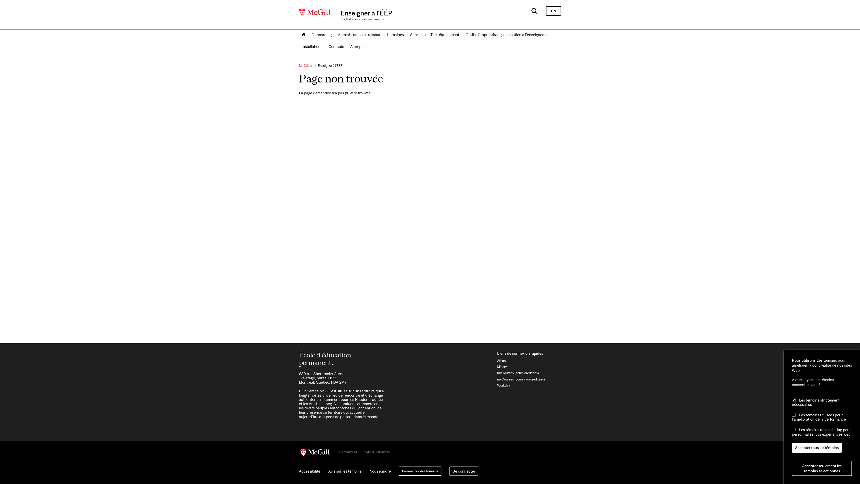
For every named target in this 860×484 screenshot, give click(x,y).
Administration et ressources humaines (371, 34)
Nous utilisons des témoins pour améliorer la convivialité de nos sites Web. (822, 365)
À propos (357, 46)
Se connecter (464, 471)
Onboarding (322, 34)
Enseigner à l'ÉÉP (330, 65)
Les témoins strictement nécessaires (816, 402)
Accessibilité (309, 471)
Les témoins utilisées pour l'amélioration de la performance (819, 417)
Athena (502, 361)
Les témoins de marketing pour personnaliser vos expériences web (821, 432)
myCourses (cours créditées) (518, 373)
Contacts (336, 46)
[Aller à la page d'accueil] (303, 35)
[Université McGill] (315, 12)
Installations (312, 46)
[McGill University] (315, 452)
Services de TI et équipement (434, 34)
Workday (503, 385)
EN (553, 11)
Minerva (503, 367)
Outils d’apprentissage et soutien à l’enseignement (508, 34)
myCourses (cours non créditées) (521, 379)
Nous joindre (380, 471)
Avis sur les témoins (344, 471)
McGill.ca (305, 65)
